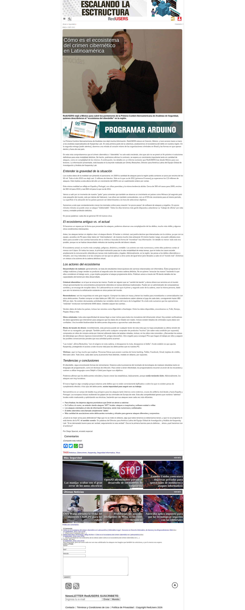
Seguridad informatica (106, 453)
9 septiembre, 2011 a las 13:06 (73, 536)
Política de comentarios (71, 525)
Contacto (70, 607)
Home (64, 24)
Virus (118, 453)
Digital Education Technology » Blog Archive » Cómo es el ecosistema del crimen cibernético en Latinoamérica (101, 535)
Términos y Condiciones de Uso (93, 607)
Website (66, 554)
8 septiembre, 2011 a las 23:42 (73, 541)
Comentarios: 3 (179, 24)
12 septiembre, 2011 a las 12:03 (74, 532)
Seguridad (72, 24)
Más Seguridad (73, 457)
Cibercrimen (82, 453)
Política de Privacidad (123, 607)
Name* (65, 545)
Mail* (65, 549)
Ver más (177, 458)
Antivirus (72, 453)
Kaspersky (92, 453)
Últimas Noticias (74, 492)
